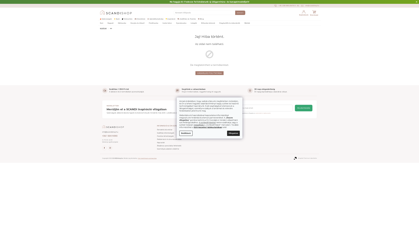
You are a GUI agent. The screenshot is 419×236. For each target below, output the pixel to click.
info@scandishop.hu (110, 132)
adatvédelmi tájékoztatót (263, 113)
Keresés (240, 13)
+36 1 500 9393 (110, 136)
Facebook (104, 148)
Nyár (118, 19)
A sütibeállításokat (207, 122)
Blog (202, 19)
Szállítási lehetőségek (165, 133)
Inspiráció (171, 19)
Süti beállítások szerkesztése (147, 158)
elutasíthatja (199, 125)
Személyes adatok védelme (168, 149)
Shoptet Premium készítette (307, 158)
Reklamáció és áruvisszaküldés (169, 139)
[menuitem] (101, 23)
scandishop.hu (110, 148)
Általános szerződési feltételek (169, 146)
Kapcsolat (161, 143)
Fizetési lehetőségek (165, 136)
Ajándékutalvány (156, 19)
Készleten (141, 19)
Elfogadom (233, 133)
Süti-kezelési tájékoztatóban (208, 127)
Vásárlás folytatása (209, 73)
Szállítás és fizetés (188, 19)
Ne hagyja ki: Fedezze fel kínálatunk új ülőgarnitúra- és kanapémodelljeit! (209, 2)
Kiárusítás (128, 19)
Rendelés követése (164, 130)
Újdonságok (107, 19)
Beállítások (186, 133)
